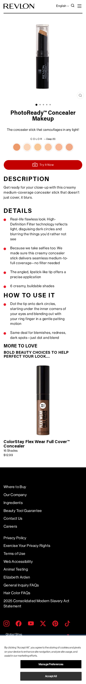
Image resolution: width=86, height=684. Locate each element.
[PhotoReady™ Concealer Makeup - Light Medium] (48, 147)
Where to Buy (15, 487)
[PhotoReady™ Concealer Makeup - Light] (38, 147)
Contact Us (13, 518)
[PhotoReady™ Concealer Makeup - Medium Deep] (69, 147)
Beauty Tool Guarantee (23, 511)
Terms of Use (14, 554)
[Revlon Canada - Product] (19, 6)
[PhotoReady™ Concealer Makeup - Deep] (17, 147)
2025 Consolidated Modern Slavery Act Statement (36, 603)
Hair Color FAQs (17, 593)
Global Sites (14, 634)
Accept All (51, 676)
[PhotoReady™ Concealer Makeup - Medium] (59, 147)
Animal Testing (16, 569)
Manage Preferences (51, 664)
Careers (10, 526)
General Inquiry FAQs (21, 585)
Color (43, 139)
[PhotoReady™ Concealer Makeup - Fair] (27, 147)
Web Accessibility (18, 561)
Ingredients (13, 503)
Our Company (15, 495)
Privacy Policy (15, 538)
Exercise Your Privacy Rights (27, 546)
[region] (43, 659)
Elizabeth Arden (17, 577)
